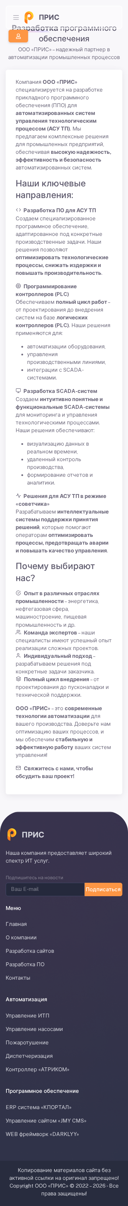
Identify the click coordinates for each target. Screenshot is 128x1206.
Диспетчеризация (29, 1056)
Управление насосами (34, 1029)
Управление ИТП (27, 1016)
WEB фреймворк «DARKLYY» (42, 1134)
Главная (16, 924)
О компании (21, 937)
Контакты (18, 978)
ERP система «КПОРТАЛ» (38, 1107)
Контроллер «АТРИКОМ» (37, 1069)
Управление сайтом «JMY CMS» (46, 1121)
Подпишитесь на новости (34, 877)
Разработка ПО (25, 964)
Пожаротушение (27, 1042)
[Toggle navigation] (16, 17)
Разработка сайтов (30, 951)
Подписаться (103, 889)
